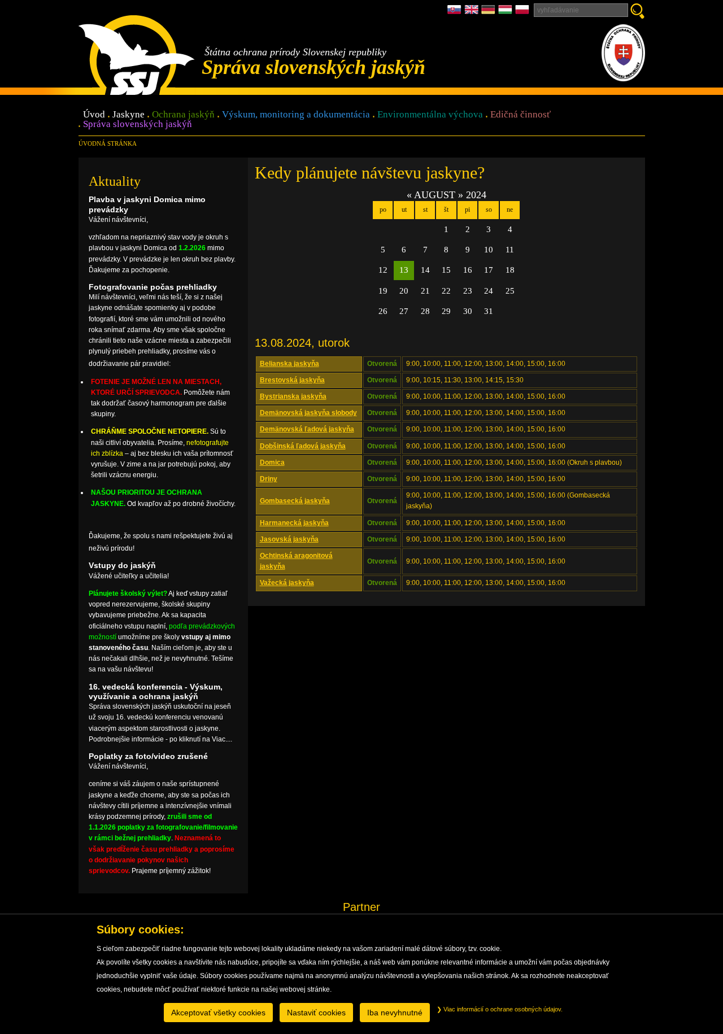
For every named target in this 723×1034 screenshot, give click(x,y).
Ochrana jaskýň (183, 115)
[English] (472, 13)
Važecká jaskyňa (287, 583)
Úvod (94, 115)
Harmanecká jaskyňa (294, 523)
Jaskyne (128, 115)
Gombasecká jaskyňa (295, 501)
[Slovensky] (455, 13)
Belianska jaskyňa (289, 364)
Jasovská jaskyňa (289, 539)
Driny (268, 479)
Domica (272, 462)
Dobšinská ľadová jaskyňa (303, 446)
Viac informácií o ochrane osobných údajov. (502, 1009)
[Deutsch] (489, 13)
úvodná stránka (108, 143)
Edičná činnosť (520, 115)
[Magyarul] (506, 13)
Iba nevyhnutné (395, 1012)
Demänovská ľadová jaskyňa (307, 429)
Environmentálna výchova (430, 115)
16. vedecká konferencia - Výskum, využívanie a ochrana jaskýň (156, 691)
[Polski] (522, 13)
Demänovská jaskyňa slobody (308, 413)
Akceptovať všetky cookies (218, 1012)
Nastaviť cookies (316, 1012)
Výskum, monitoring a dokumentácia (296, 115)
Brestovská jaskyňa (292, 380)
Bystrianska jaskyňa (293, 396)
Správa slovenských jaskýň (137, 124)
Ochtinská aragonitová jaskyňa (296, 561)
